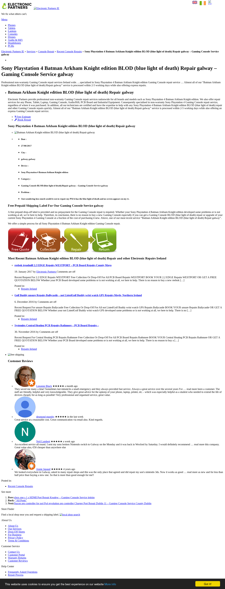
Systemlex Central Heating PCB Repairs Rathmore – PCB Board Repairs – (56, 325)
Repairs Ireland (29, 288)
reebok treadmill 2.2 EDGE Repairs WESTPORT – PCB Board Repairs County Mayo (63, 265)
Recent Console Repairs (69, 51)
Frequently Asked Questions (22, 572)
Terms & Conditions (18, 540)
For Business (14, 534)
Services (31, 51)
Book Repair (24, 119)
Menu (4, 19)
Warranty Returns (17, 557)
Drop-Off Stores (16, 531)
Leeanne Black (44, 386)
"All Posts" (21, 500)
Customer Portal (16, 554)
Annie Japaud (43, 469)
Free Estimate (23, 116)
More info (110, 584)
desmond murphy (45, 416)
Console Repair (46, 51)
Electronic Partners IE (12, 51)
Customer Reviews (18, 560)
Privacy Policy (15, 537)
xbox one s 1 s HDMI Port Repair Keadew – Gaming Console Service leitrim (54, 497)
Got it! (207, 584)
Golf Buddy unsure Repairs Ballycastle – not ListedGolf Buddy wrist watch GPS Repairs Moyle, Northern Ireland (78, 295)
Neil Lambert (43, 441)
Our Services (14, 528)
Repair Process (15, 575)
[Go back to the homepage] (30, 8)
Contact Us (14, 551)
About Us (13, 525)
